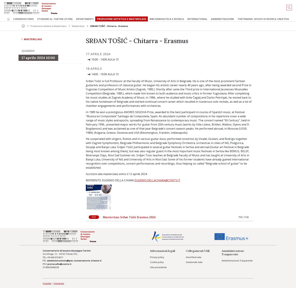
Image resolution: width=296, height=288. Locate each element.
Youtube (47, 283)
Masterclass (78, 26)
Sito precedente (158, 267)
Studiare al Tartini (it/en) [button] (55, 19)
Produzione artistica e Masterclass (121, 19)
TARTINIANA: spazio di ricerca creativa (263, 19)
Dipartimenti (85, 19)
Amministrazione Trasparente (237, 260)
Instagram (59, 283)
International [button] (197, 19)
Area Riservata (193, 257)
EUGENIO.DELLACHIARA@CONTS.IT (157, 180)
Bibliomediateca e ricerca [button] (167, 19)
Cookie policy (157, 262)
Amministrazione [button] (222, 19)
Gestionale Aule (194, 262)
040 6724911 (57, 257)
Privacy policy (157, 257)
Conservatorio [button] (23, 19)
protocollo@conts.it (59, 264)
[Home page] (8, 18)
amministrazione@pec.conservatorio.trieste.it (74, 260)
